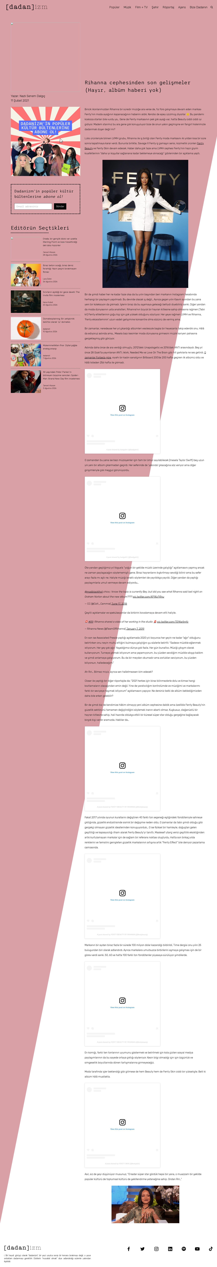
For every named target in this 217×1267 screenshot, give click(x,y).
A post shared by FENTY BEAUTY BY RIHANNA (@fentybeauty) (122, 807)
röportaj (168, 7)
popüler (114, 7)
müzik (127, 7)
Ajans (182, 7)
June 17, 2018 (119, 603)
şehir (155, 7)
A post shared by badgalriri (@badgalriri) (122, 450)
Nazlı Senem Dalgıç (32, 96)
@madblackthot (94, 591)
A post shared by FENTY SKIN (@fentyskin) (122, 1164)
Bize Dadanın (198, 7)
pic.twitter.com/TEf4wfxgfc (172, 621)
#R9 (90, 621)
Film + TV (141, 7)
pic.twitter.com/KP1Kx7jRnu (148, 596)
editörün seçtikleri (40, 228)
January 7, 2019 (135, 628)
